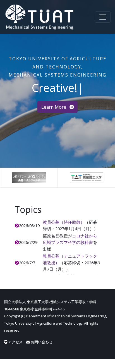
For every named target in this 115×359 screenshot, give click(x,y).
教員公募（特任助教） (64, 222)
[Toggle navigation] (103, 17)
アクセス (15, 341)
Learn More (54, 107)
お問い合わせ (41, 341)
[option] (29, 178)
